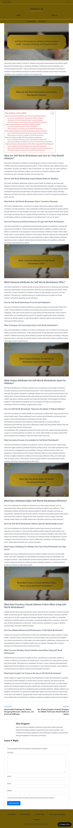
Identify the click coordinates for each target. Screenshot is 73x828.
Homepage (12, 814)
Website (9, 790)
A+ (5, 2)
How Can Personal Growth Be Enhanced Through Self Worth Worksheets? (27, 122)
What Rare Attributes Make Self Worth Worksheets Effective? (23, 137)
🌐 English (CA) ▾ (64, 824)
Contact (36, 820)
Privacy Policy (25, 814)
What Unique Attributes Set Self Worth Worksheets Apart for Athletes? (26, 131)
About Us (42, 21)
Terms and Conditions (57, 814)
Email (9, 783)
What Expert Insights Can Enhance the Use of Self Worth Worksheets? (26, 150)
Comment (10, 752)
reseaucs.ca (36, 8)
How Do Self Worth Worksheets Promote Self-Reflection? (22, 126)
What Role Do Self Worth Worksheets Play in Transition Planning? (24, 120)
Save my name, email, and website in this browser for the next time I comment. (31, 798)
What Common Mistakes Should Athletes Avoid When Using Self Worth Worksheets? (30, 148)
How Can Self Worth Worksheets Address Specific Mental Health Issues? (27, 139)
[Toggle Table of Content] (51, 113)
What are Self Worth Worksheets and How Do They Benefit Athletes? (25, 116)
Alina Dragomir (23, 723)
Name (9, 776)
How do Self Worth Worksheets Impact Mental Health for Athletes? (25, 118)
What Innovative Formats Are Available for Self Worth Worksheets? (25, 135)
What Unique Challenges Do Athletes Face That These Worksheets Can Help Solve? (29, 141)
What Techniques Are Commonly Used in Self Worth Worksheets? (25, 128)
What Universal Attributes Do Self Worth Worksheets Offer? (23, 124)
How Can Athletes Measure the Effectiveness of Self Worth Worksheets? (27, 146)
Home (18, 15)
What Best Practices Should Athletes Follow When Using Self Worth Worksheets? (29, 144)
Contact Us (31, 21)
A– (9, 2)
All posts (55, 15)
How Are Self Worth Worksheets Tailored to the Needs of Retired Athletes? (27, 133)
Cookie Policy (40, 814)
